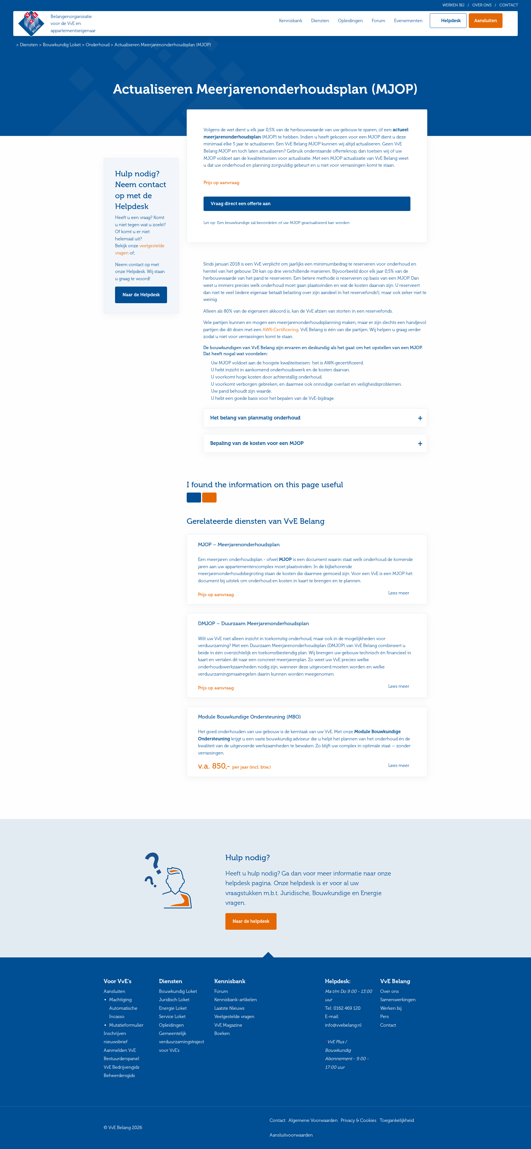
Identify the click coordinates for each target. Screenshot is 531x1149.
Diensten (320, 20)
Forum (378, 20)
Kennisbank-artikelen (235, 999)
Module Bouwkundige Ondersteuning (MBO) (249, 717)
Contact (508, 5)
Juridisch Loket (174, 999)
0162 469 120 (347, 1008)
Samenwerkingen (398, 999)
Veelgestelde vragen (234, 1016)
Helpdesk (451, 20)
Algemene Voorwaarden (313, 1120)
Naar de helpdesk (251, 921)
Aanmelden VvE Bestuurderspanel (121, 1054)
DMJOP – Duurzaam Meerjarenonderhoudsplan (253, 623)
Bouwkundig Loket (178, 991)
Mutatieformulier (126, 1024)
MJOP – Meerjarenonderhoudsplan (239, 545)
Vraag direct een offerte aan (240, 203)
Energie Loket (173, 1008)
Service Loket (172, 1016)
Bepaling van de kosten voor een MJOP (257, 443)
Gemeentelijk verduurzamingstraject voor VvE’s (181, 1042)
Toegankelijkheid (397, 1120)
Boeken (222, 1033)
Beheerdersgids (119, 1075)
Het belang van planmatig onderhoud (255, 418)
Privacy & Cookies (358, 1120)
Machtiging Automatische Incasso (123, 1008)
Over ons (481, 5)
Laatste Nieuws (229, 1008)
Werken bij (453, 5)
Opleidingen (350, 20)
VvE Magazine (228, 1024)
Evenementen (408, 20)
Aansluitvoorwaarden (291, 1134)
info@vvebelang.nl (343, 1024)
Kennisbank (290, 20)
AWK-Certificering (280, 329)
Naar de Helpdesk (141, 294)
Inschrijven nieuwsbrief (115, 1037)
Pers (384, 1016)
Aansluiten (485, 20)
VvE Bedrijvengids (121, 1067)
